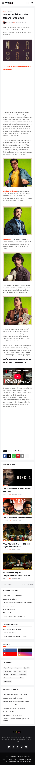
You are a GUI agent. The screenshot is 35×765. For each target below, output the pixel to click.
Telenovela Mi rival (8, 613)
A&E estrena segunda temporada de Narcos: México (16, 574)
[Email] (22, 456)
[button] (2, 3)
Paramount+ (27, 761)
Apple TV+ (23, 759)
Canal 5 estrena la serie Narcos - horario (17, 490)
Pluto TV (19, 761)
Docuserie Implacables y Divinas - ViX (14, 708)
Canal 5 (26, 668)
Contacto (13, 756)
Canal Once (7, 671)
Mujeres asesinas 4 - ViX (10, 705)
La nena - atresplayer (9, 606)
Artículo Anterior (7, 584)
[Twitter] (9, 456)
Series (19, 451)
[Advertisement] (17, 91)
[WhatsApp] (14, 456)
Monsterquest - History (10, 599)
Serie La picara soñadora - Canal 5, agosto (15, 694)
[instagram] (25, 654)
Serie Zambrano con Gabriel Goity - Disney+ (16, 701)
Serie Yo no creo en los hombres (12, 715)
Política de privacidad (24, 756)
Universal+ (12, 761)
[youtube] (10, 654)
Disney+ (29, 759)
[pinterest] (26, 747)
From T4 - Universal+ (9, 609)
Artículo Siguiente (27, 584)
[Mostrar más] (27, 456)
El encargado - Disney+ (10, 633)
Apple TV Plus (8, 668)
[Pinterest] (18, 456)
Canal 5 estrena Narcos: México (17, 518)
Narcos (10, 11)
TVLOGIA (9, 759)
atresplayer (7, 681)
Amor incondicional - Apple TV (12, 629)
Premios (13, 674)
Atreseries (18, 668)
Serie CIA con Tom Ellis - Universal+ (13, 698)
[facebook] (10, 650)
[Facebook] (5, 456)
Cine (15, 671)
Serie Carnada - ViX (8, 712)
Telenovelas (14, 678)
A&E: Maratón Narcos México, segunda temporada (16, 545)
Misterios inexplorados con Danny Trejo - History (17, 602)
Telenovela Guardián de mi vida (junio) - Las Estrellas (16, 719)
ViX (21, 678)
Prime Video (22, 674)
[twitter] (25, 650)
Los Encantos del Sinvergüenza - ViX (14, 616)
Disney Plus (22, 671)
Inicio (4, 11)
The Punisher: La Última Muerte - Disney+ (15, 636)
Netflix (15, 451)
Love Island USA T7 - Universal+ (12, 595)
